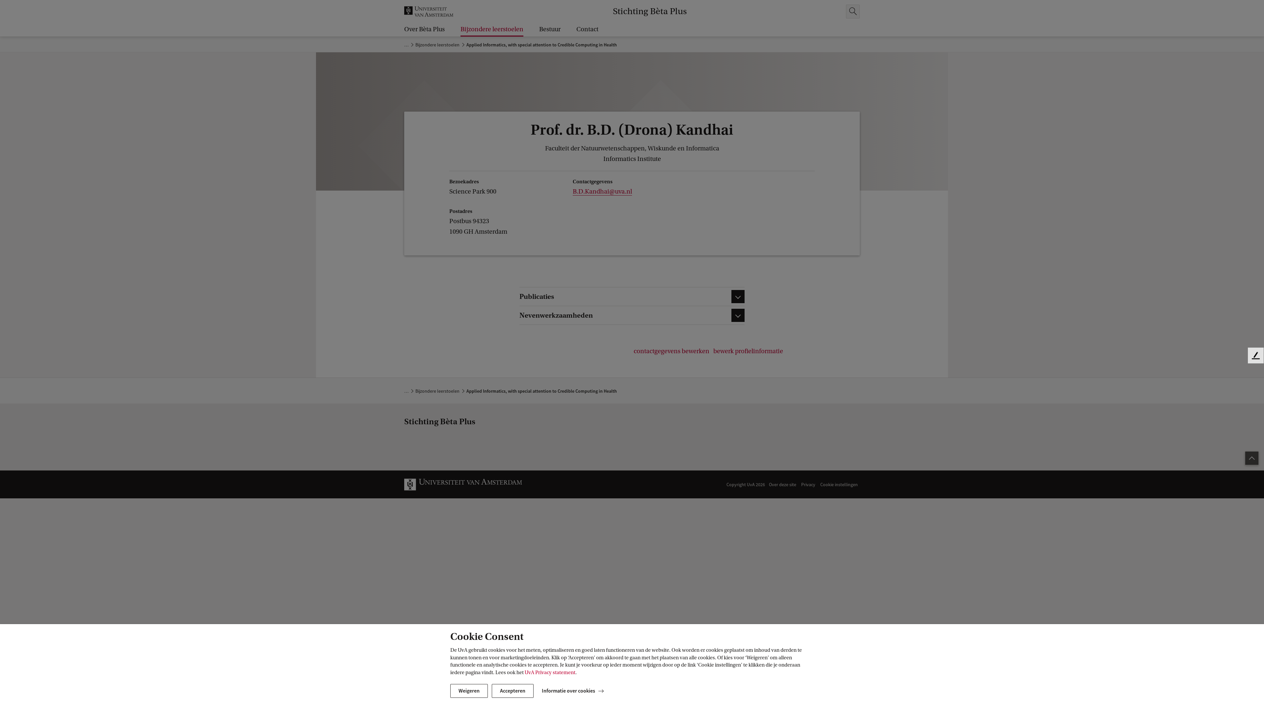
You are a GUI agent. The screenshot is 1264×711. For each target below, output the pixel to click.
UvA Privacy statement (550, 672)
